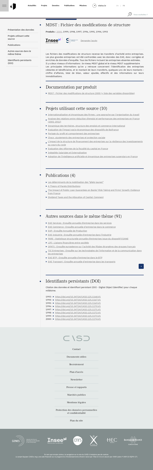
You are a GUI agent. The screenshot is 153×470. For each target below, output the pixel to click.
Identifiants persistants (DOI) (19, 62)
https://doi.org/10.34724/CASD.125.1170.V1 (78, 306)
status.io (102, 5)
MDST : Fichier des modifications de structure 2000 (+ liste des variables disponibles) (91, 93)
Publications (69, 5)
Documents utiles (76, 356)
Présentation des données (21, 29)
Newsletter (76, 379)
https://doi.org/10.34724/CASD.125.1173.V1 (78, 315)
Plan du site (76, 420)
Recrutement (76, 364)
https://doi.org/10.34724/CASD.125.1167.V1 (78, 299)
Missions (83, 5)
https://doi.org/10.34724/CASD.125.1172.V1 (78, 312)
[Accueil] (13, 6)
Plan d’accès (76, 372)
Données (55, 5)
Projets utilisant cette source (18, 37)
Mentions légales (76, 402)
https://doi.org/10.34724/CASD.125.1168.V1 (78, 296)
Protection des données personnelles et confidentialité (76, 411)
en (117, 6)
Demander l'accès (89, 40)
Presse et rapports (76, 387)
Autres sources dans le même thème (19, 52)
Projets (44, 5)
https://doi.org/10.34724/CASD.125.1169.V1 (78, 303)
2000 (59, 31)
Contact (76, 349)
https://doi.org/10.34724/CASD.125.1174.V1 (78, 319)
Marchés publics (76, 394)
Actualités (32, 5)
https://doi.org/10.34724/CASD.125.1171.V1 (78, 309)
